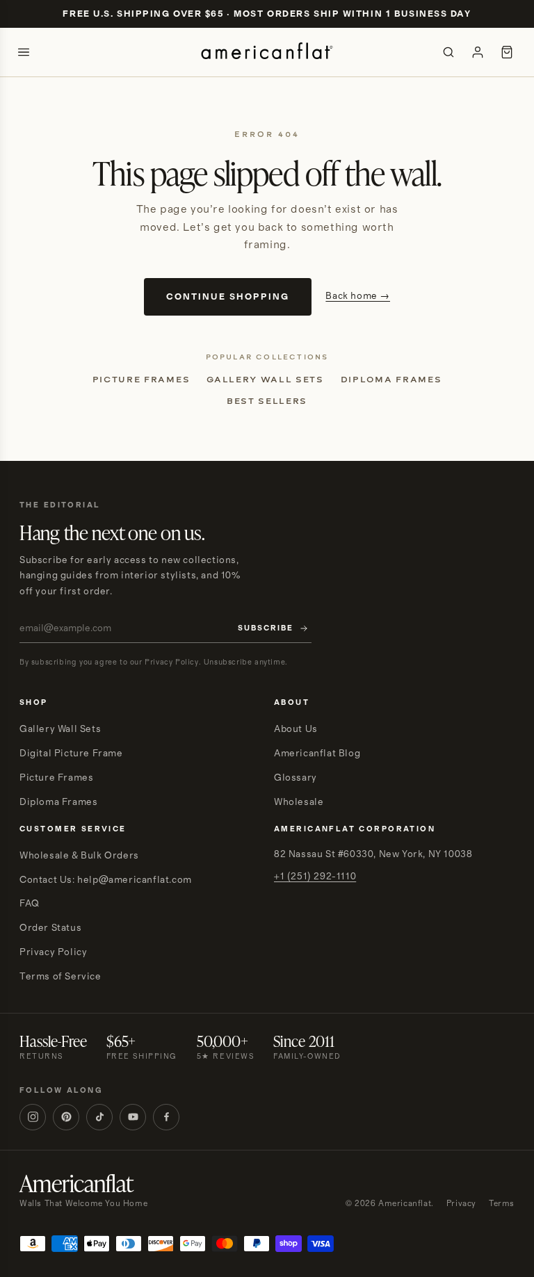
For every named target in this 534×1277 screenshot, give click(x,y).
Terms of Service (60, 976)
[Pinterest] (66, 1117)
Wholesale (298, 802)
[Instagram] (32, 1117)
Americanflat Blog (317, 753)
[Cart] (507, 52)
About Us (296, 729)
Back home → (357, 296)
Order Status (50, 928)
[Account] (478, 52)
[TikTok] (99, 1117)
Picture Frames (141, 379)
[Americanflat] (266, 52)
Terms (502, 1203)
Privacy (461, 1203)
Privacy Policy (53, 952)
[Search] (448, 52)
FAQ (29, 903)
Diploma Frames (391, 379)
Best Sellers (267, 401)
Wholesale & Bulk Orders (79, 855)
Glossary (295, 777)
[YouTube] (133, 1117)
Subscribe (265, 628)
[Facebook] (166, 1117)
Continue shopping (227, 297)
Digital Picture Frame (71, 753)
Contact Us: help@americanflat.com (105, 880)
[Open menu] (23, 52)
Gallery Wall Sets (265, 379)
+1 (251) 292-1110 (315, 876)
